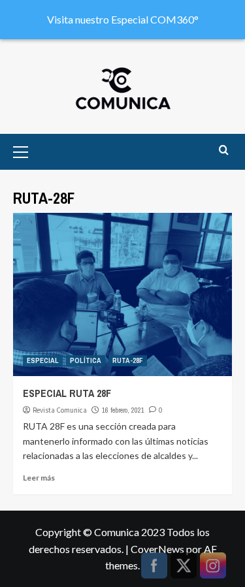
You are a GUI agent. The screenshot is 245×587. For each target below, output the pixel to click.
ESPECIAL (43, 360)
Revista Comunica (60, 410)
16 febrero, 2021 (123, 410)
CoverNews (157, 549)
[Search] (224, 150)
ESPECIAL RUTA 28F (67, 393)
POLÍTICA (85, 360)
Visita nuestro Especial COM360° (123, 19)
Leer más (39, 478)
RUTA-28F (127, 360)
